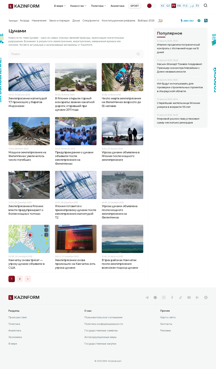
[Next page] (28, 279)
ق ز (192, 5)
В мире (12, 343)
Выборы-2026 (146, 20)
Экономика (15, 337)
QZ (168, 5)
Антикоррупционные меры (100, 337)
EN (179, 5)
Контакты (166, 323)
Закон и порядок (59, 20)
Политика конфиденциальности (103, 323)
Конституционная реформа (118, 20)
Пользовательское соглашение (103, 317)
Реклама (165, 330)
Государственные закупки (100, 343)
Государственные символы (101, 330)
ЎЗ (197, 5)
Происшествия (17, 317)
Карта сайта (168, 317)
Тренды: (13, 20)
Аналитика (117, 6)
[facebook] (172, 297)
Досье (76, 20)
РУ (173, 5)
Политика (14, 323)
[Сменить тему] (151, 5)
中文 (185, 5)
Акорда (24, 20)
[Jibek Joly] (188, 20)
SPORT (134, 5)
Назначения (39, 20)
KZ (162, 5)
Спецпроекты (91, 20)
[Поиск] (138, 54)
